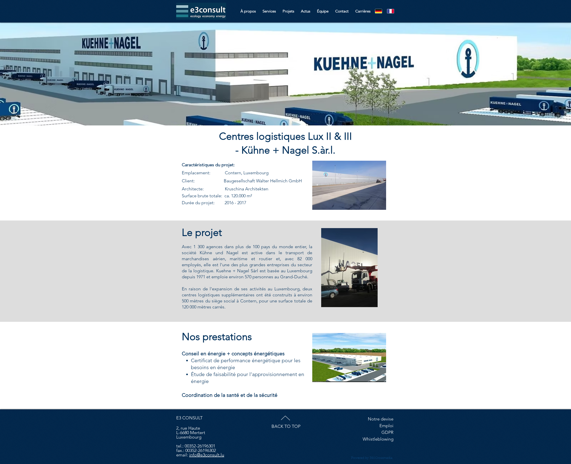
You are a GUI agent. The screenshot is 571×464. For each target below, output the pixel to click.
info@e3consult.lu (206, 455)
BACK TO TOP (285, 426)
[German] (379, 11)
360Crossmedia (381, 458)
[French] (391, 11)
